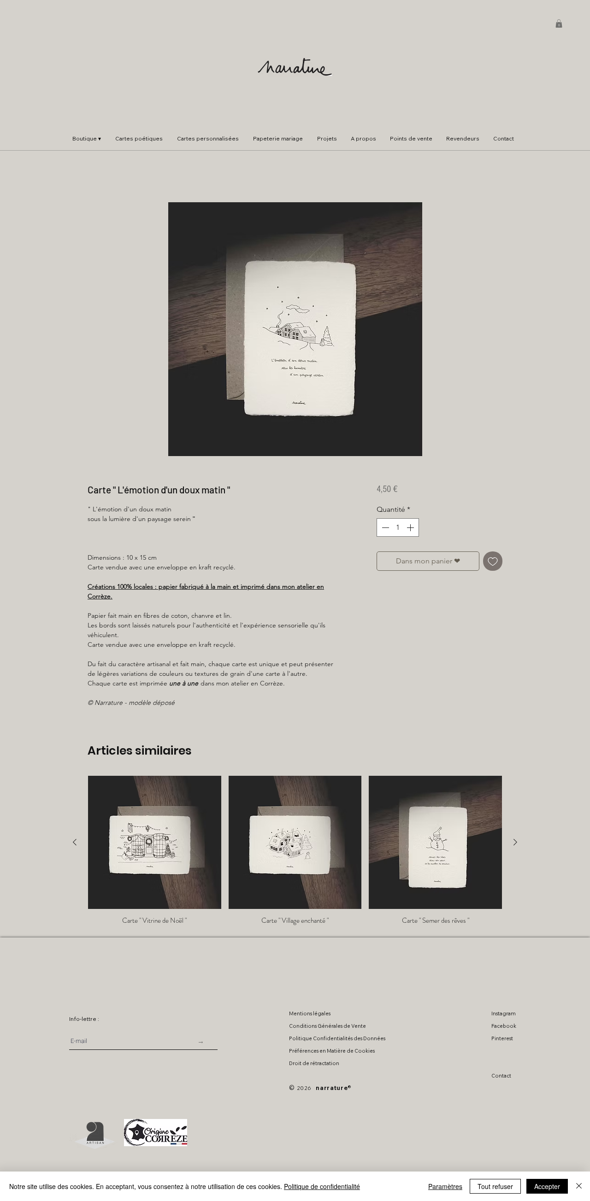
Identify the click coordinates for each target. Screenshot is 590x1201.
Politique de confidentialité (322, 1186)
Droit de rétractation (314, 1063)
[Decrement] (384, 527)
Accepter (547, 1186)
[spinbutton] (398, 527)
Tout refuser (495, 1186)
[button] (558, 23)
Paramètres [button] (445, 1186)
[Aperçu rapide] (154, 842)
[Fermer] (578, 1186)
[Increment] (411, 527)
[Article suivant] (515, 842)
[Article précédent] (74, 842)
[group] (295, 850)
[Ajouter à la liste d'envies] (492, 561)
